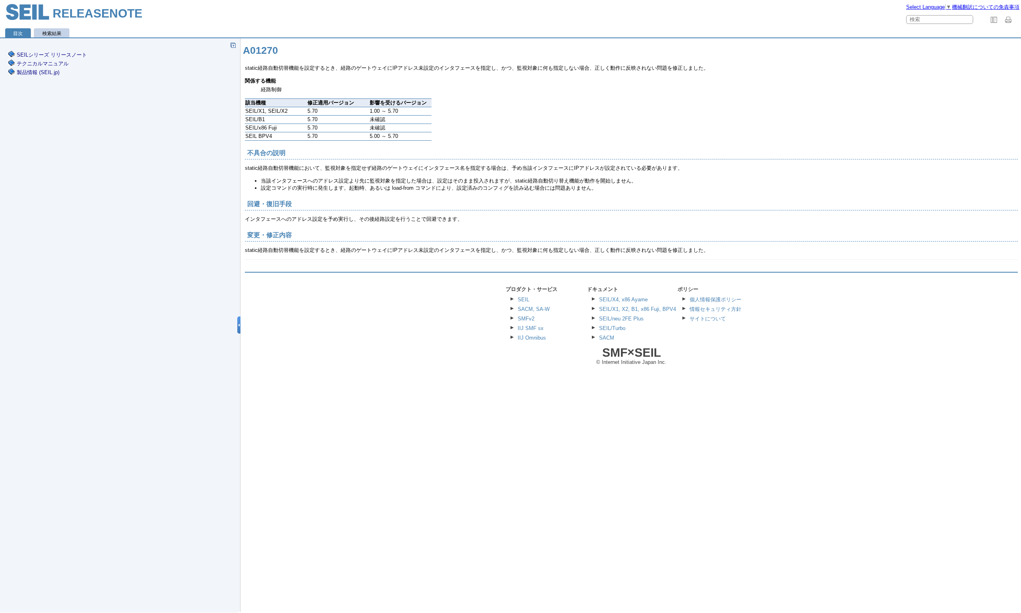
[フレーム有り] (994, 20)
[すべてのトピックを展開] (233, 45)
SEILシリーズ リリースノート (52, 55)
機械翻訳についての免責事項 (985, 7)
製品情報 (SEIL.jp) (38, 72)
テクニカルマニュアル (43, 64)
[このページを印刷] (1009, 20)
